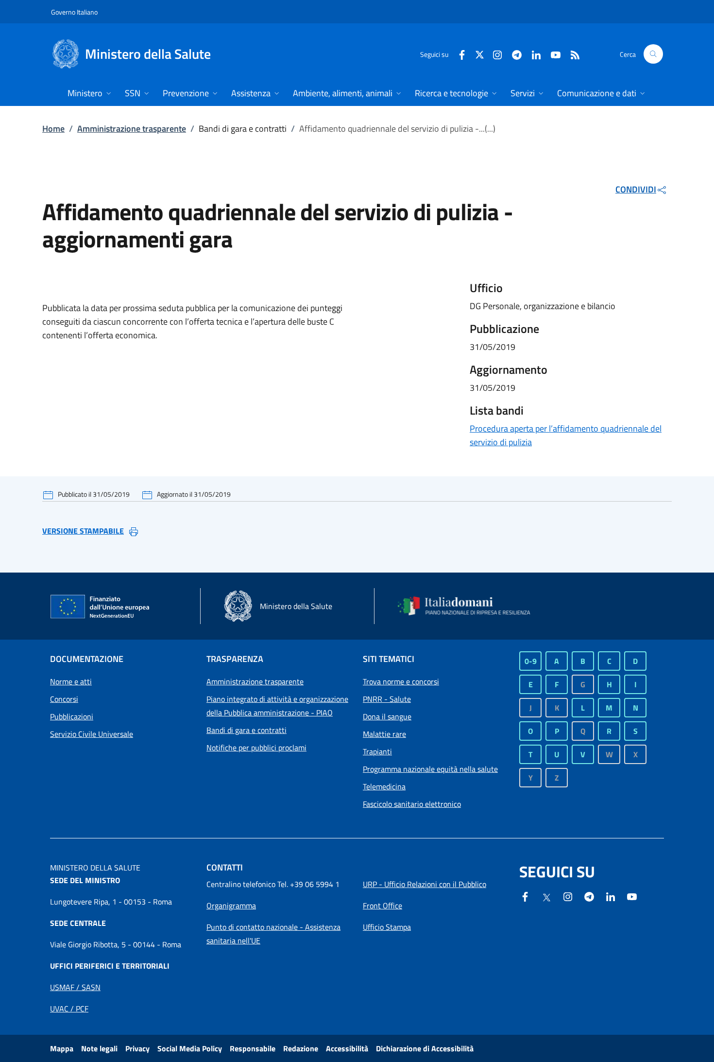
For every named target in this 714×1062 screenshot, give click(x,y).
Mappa (61, 1048)
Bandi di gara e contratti (246, 730)
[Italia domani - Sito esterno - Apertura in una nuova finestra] (470, 606)
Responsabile (252, 1048)
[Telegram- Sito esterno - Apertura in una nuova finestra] (513, 53)
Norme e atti (71, 681)
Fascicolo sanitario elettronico (412, 804)
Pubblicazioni (71, 716)
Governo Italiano (74, 12)
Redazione (300, 1048)
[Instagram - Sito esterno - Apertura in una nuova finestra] (493, 53)
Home (53, 128)
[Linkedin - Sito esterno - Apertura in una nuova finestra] (532, 53)
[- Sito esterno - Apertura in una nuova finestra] (632, 896)
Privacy (137, 1048)
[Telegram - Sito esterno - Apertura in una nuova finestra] (589, 896)
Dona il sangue (387, 716)
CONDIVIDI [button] (635, 189)
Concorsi (64, 699)
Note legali (99, 1048)
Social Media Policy (189, 1048)
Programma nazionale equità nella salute (430, 769)
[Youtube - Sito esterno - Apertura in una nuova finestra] (551, 53)
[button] (653, 54)
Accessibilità (347, 1048)
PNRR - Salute (387, 699)
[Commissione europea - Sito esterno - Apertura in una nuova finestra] (100, 607)
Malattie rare (384, 734)
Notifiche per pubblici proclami (256, 747)
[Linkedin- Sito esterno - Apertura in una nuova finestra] (610, 896)
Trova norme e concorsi (401, 681)
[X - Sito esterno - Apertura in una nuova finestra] (480, 53)
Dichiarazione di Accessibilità (425, 1048)
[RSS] (571, 53)
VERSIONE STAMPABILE (83, 531)
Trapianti (377, 751)
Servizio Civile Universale (91, 734)
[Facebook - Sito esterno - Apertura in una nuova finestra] (458, 53)
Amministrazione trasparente (131, 128)
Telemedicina (384, 786)
